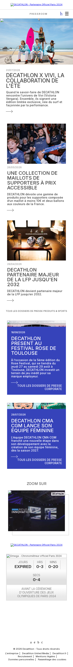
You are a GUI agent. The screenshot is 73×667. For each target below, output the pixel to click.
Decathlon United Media (35, 653)
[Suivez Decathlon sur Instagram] (42, 642)
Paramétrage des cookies (52, 659)
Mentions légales (45, 656)
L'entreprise (11, 653)
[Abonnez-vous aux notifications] (60, 13)
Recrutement (25, 656)
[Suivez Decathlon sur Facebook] (38, 642)
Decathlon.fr (59, 653)
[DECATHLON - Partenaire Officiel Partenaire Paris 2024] (36, 4)
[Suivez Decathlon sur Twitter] (34, 642)
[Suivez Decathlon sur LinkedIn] (31, 642)
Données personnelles (21, 659)
